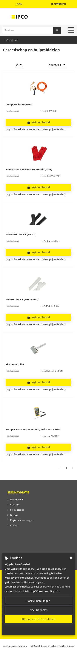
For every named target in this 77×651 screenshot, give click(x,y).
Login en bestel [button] (40, 122)
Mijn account (17, 509)
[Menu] (71, 30)
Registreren (58, 4)
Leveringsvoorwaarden (15, 645)
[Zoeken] (57, 30)
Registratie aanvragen (21, 520)
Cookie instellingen (38, 601)
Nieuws (14, 515)
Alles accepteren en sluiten (38, 619)
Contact (14, 525)
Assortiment (16, 499)
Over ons (15, 504)
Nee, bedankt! (38, 610)
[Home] (19, 16)
